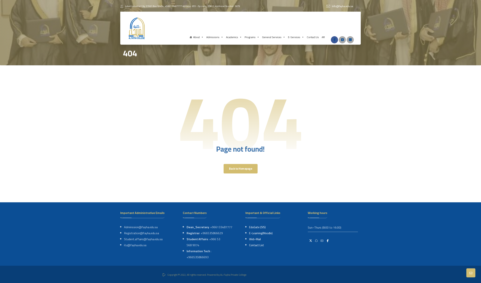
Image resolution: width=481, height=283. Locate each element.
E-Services (294, 37)
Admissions (212, 37)
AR (323, 37)
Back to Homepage (240, 168)
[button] (334, 39)
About (196, 37)
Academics (232, 37)
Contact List (256, 245)
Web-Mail (255, 239)
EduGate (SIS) (257, 227)
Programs (250, 37)
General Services (271, 37)
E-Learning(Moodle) (261, 233)
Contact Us (313, 37)
